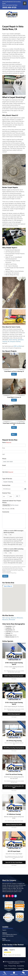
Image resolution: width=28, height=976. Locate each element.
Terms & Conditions (6, 572)
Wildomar (13, 618)
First (3, 448)
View (13, 374)
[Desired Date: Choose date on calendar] (25, 489)
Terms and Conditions (10, 968)
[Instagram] (12, 896)
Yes (6, 534)
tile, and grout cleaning (14, 341)
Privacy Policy (13, 572)
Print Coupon (14, 678)
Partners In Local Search (13, 963)
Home (5, 966)
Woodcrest (5, 619)
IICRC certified (18, 346)
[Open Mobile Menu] (24, 3)
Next (13, 434)
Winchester (12, 619)
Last (3, 454)
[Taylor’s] (14, 14)
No (11, 534)
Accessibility (20, 966)
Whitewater (20, 618)
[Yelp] (9, 896)
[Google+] (6, 896)
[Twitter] (15, 896)
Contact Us (21, 968)
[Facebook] (3, 896)
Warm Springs (6, 618)
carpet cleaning (12, 339)
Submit (5, 576)
